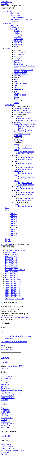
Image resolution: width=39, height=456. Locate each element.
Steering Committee (20, 110)
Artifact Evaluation (20, 72)
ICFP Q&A (18, 56)
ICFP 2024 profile (11, 266)
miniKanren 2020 (7, 418)
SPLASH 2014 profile (13, 285)
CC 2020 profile (10, 252)
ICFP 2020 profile (7, 246)
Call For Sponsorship (17, 17)
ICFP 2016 (13, 235)
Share (3, 345)
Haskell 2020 (5, 436)
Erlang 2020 (5, 408)
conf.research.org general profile (16, 250)
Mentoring (17, 76)
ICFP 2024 (13, 220)
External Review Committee (28, 120)
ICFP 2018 (13, 231)
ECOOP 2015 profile (12, 254)
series (11, 244)
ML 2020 (4, 420)
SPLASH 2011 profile (12, 279)
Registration (14, 21)
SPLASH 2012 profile (13, 281)
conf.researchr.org (11, 366)
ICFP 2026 (13, 216)
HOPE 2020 (5, 416)
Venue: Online (14, 13)
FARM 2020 (5, 410)
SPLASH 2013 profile (13, 283)
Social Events (18, 64)
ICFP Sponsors (19, 68)
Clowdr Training (19, 52)
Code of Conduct (15, 15)
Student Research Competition (24, 66)
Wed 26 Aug (18, 43)
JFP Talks (17, 58)
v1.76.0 (20, 366)
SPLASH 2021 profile (13, 293)
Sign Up (4, 454)
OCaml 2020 (5, 422)
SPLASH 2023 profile (13, 297)
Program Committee (25, 118)
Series (12, 212)
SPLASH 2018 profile (13, 291)
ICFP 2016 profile (11, 258)
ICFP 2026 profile (11, 268)
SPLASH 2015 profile (13, 287)
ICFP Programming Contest (23, 70)
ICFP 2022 (13, 223)
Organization (9, 105)
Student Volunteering (21, 74)
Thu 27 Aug (18, 44)
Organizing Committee (21, 109)
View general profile (7, 349)
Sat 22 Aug (18, 35)
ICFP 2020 (4, 244)
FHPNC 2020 (6, 412)
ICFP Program (14, 25)
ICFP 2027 (13, 214)
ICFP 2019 (13, 229)
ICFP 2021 (13, 225)
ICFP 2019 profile (11, 264)
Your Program (14, 27)
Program (8, 23)
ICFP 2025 (13, 218)
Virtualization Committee (22, 112)
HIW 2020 (4, 414)
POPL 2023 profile (11, 277)
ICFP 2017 (13, 233)
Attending (8, 12)
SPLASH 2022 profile (13, 295)
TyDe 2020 (5, 427)
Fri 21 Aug (17, 33)
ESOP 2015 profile (11, 256)
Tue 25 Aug (18, 41)
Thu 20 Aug (18, 31)
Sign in (7, 239)
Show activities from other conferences (14, 342)
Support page (5, 368)
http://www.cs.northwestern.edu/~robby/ (14, 317)
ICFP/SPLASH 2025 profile (15, 270)
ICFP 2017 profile (11, 260)
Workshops (18, 60)
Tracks (7, 48)
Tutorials (17, 62)
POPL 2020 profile (11, 275)
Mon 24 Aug (18, 39)
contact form (5, 362)
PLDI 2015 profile (11, 272)
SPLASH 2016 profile (13, 289)
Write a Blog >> (6, 2)
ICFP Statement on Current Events (21, 19)
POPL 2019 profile (11, 274)
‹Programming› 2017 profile (14, 299)
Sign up (8, 241)
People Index (18, 140)
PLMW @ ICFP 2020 (8, 424)
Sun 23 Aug (18, 37)
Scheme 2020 (5, 425)
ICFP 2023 (13, 221)
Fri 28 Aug (17, 46)
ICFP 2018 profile (11, 262)
